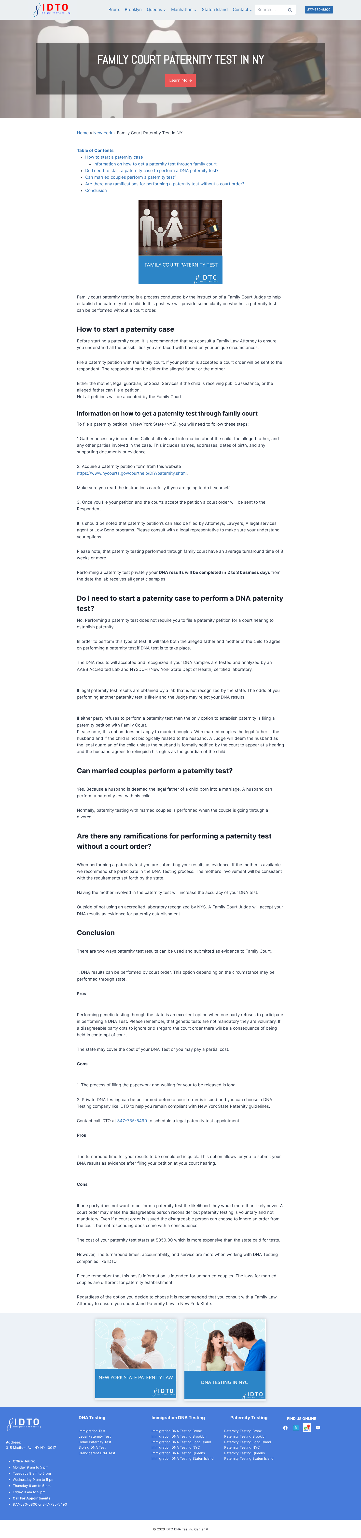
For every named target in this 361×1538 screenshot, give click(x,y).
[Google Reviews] (307, 1427)
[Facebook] (285, 1427)
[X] (296, 1427)
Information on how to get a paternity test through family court (155, 164)
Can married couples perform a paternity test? (130, 177)
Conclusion (96, 190)
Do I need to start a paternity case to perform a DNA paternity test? (152, 170)
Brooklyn (133, 9)
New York (102, 132)
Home (83, 132)
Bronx (114, 9)
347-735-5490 (132, 1120)
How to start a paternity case (114, 157)
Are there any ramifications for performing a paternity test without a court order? (164, 183)
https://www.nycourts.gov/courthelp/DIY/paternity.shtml (132, 473)
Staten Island (215, 9)
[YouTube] (318, 1427)
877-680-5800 (319, 10)
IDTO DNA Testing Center (186, 1529)
